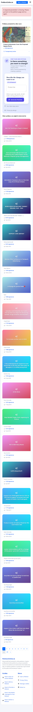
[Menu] (30, 2)
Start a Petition (22, 2)
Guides (4, 673)
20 (7, 652)
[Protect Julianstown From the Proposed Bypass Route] (16, 40)
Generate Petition (16, 99)
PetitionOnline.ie (7, 2)
